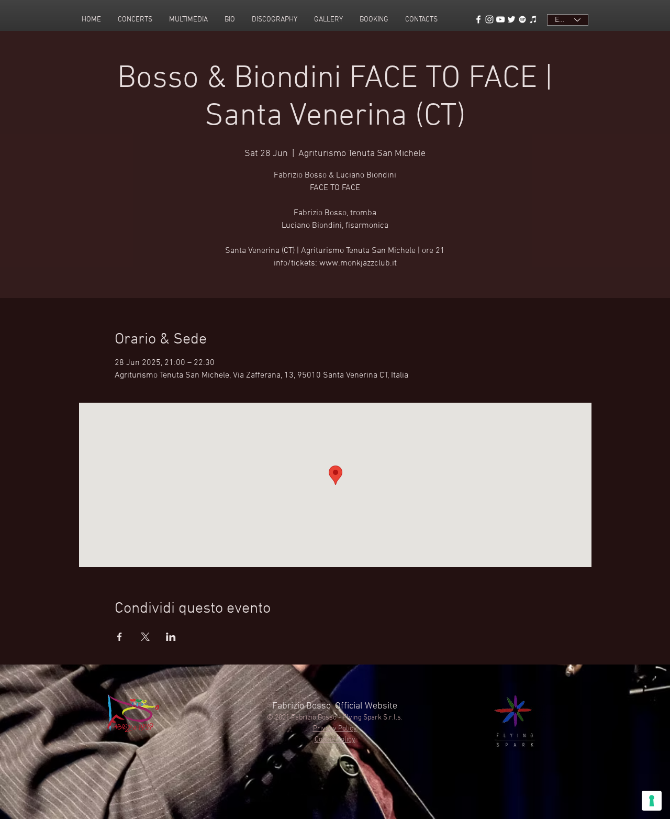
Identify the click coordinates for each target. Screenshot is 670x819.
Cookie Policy (335, 739)
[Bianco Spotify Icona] (522, 19)
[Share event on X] (145, 637)
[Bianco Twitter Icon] (511, 19)
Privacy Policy (335, 728)
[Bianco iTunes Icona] (533, 19)
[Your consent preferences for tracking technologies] (652, 801)
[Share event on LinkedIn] (171, 637)
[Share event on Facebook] (120, 637)
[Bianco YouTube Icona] (500, 19)
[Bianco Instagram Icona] (489, 19)
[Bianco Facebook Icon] (478, 19)
